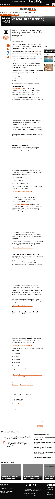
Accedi (47, 4)
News (5, 12)
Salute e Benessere (33, 12)
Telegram (30, 385)
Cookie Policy (26, 495)
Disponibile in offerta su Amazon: (23, 139)
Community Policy (33, 495)
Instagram (15, 385)
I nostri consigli (22, 12)
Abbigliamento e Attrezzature (9, 14)
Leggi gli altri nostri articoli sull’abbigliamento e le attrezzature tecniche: (27, 376)
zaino (36, 51)
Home (1, 12)
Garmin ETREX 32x (18, 89)
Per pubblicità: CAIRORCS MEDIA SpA (50, 491)
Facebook (23, 385)
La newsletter (50, 494)
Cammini (10, 12)
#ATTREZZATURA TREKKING (22, 395)
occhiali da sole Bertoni (21, 204)
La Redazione (50, 487)
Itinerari (15, 12)
